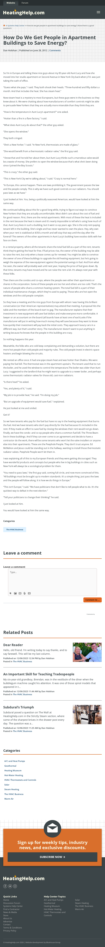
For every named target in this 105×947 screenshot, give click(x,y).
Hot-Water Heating (13, 775)
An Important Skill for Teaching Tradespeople (38, 674)
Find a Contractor (11, 909)
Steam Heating (11, 789)
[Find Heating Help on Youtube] (10, 886)
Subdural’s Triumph (18, 707)
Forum (25, 2)
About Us (7, 918)
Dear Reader (13, 645)
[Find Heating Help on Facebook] (5, 886)
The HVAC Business (22, 661)
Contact (6, 924)
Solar (6, 784)
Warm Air (9, 798)
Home (6, 899)
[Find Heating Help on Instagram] (15, 886)
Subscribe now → (52, 857)
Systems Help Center (16, 25)
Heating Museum (12, 770)
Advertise (7, 921)
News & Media (10, 912)
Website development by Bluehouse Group (42, 942)
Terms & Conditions (12, 927)
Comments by (91, 614)
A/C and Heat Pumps (14, 761)
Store (5, 915)
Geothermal (10, 765)
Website (11, 2)
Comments (55, 50)
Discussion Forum (11, 903)
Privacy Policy (9, 930)
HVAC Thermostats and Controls (20, 780)
